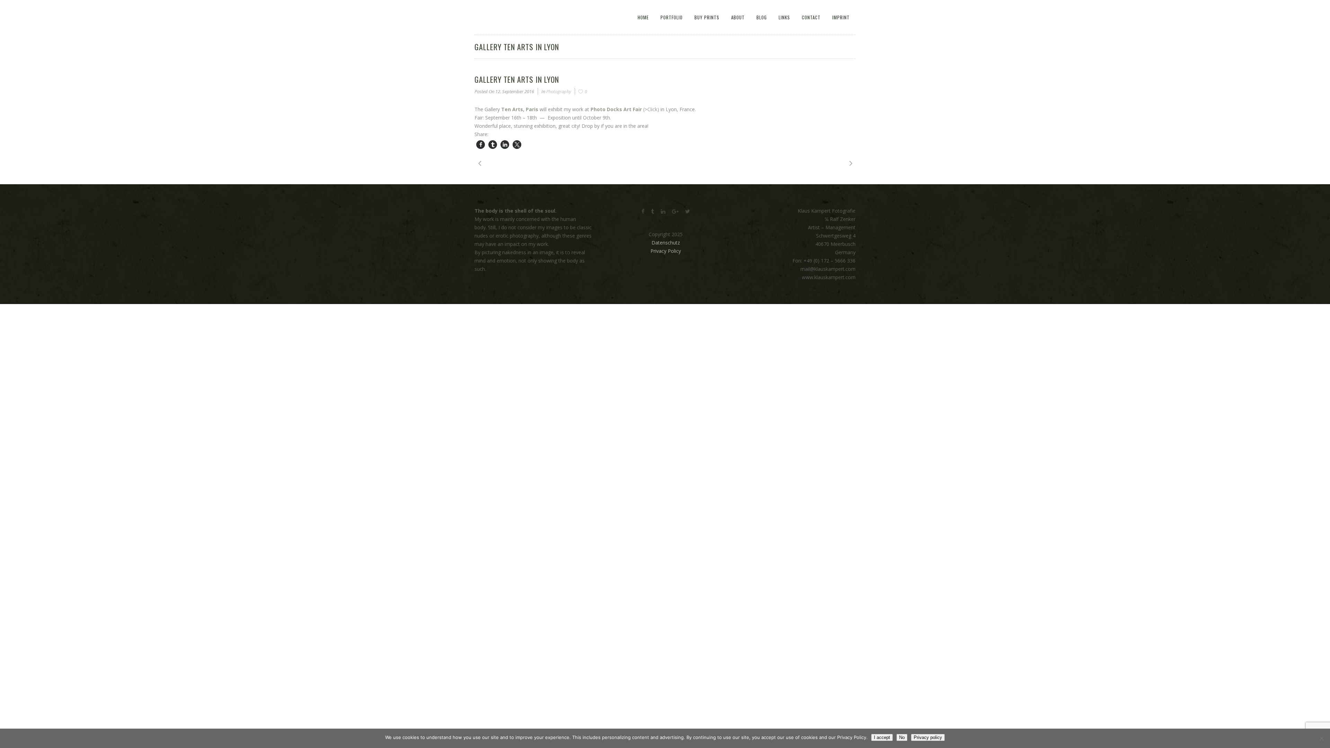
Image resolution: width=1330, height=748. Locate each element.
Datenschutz (665, 242)
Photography (558, 91)
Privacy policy (928, 737)
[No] (1321, 738)
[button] (480, 144)
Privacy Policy (665, 251)
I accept (882, 737)
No (902, 737)
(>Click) (625, 109)
